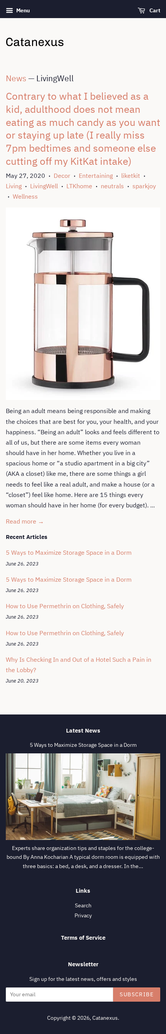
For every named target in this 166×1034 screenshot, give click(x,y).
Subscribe (137, 994)
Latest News (83, 730)
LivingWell (44, 186)
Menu (22, 10)
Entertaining (96, 175)
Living (14, 186)
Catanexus (105, 1017)
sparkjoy (144, 186)
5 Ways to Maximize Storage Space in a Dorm (69, 552)
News (16, 78)
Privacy (83, 915)
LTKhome (79, 186)
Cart (154, 10)
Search (83, 905)
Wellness (25, 196)
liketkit (130, 175)
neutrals (112, 186)
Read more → (25, 521)
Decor (62, 175)
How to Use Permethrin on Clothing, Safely (65, 606)
